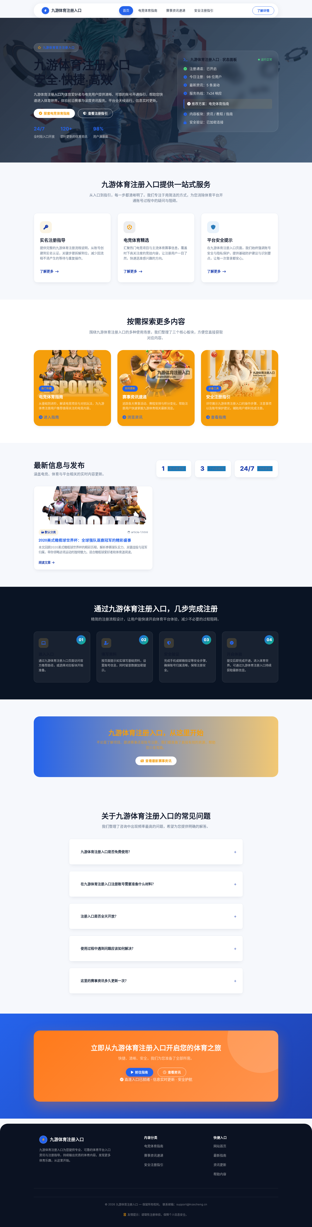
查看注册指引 (98, 113)
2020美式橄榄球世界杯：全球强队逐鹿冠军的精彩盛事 (85, 540)
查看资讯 (174, 1072)
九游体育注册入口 (66, 10)
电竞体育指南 (147, 10)
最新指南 (220, 1155)
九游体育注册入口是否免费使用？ (106, 852)
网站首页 (220, 1146)
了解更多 (46, 271)
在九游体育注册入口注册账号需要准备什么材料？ (118, 884)
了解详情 (263, 10)
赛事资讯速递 (175, 10)
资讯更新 (220, 1165)
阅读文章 (45, 562)
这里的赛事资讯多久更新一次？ (104, 981)
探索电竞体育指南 (57, 113)
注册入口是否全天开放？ (99, 916)
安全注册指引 (203, 10)
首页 (126, 10)
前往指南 (141, 1072)
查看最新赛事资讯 (158, 761)
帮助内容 (220, 1174)
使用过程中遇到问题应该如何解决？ (108, 948)
